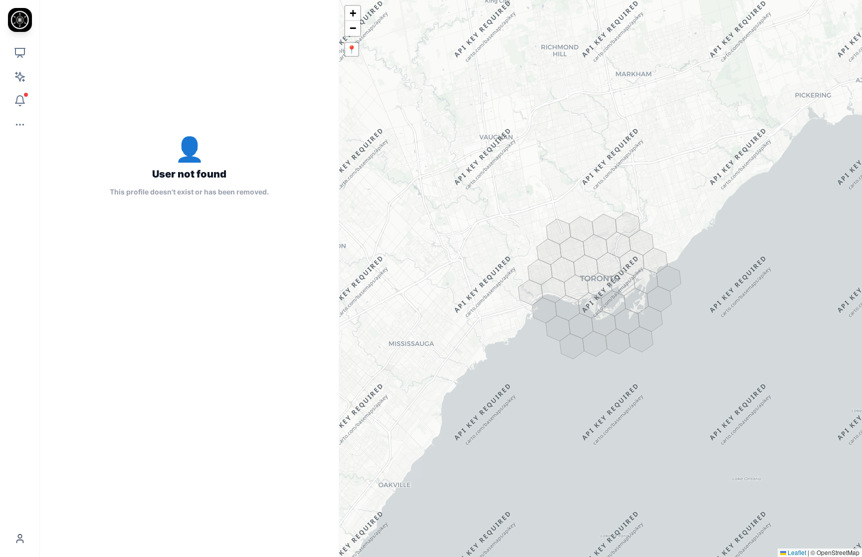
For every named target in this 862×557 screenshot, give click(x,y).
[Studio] (20, 77)
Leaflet (796, 552)
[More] (20, 125)
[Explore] (20, 53)
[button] (352, 13)
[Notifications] (20, 101)
